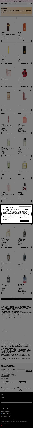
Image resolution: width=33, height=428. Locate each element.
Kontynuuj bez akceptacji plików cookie (25, 206)
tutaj (10, 210)
